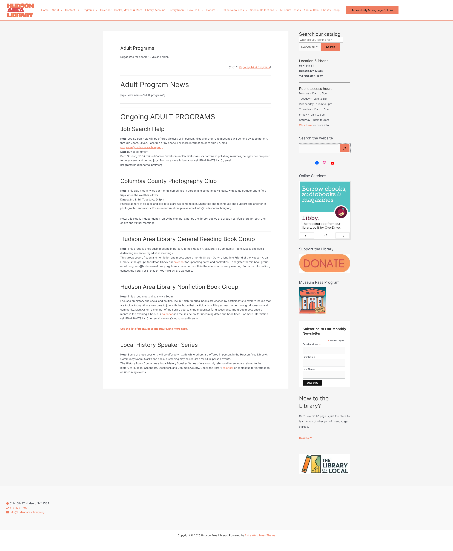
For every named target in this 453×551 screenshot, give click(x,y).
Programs (88, 10)
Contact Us (72, 10)
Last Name (309, 369)
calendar (179, 262)
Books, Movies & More (128, 10)
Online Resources (233, 10)
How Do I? (193, 10)
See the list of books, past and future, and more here (153, 328)
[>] (343, 235)
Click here (305, 125)
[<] (307, 235)
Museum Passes (290, 10)
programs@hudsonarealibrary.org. (141, 147)
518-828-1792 (18, 507)
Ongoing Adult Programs (254, 67)
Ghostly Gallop (330, 10)
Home (45, 10)
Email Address (312, 344)
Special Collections (262, 10)
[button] (60, 10)
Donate (210, 10)
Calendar (105, 10)
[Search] (344, 148)
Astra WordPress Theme (260, 535)
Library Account (155, 10)
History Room (176, 10)
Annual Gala (311, 10)
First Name (309, 356)
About (55, 10)
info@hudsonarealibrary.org (27, 512)
